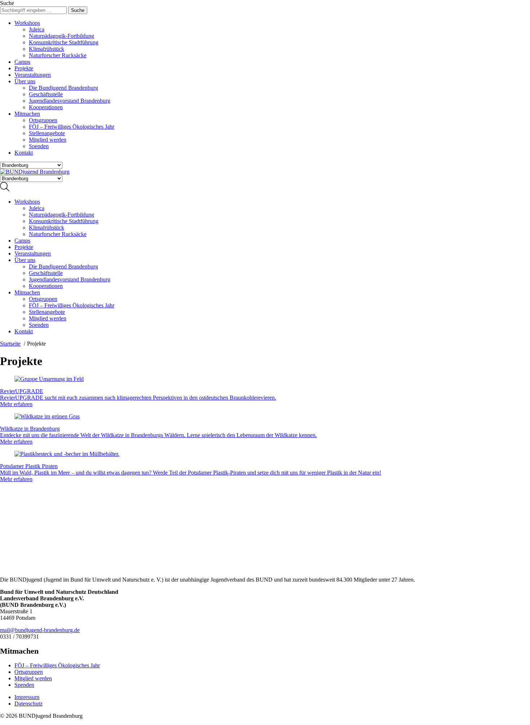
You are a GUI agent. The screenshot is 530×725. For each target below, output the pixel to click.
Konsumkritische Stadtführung (63, 42)
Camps (22, 62)
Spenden (39, 146)
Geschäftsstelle (46, 94)
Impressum (26, 697)
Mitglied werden (47, 140)
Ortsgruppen (43, 120)
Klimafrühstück (46, 49)
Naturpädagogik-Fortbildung (61, 36)
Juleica (36, 29)
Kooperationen (46, 107)
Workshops (27, 23)
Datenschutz (28, 703)
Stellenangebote (47, 133)
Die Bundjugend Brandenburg (63, 88)
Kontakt (23, 153)
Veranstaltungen (32, 75)
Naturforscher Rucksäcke (58, 55)
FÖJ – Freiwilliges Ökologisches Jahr (71, 127)
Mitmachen (27, 114)
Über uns (24, 81)
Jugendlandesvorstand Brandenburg (69, 101)
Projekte (23, 68)
